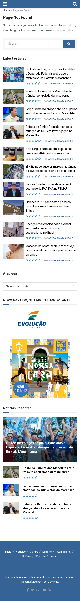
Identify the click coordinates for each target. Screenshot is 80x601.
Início (8, 551)
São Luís (40, 556)
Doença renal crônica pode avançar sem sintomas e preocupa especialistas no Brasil (48, 228)
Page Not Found (22, 10)
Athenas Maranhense (60, 84)
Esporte (47, 551)
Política (26, 556)
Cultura (34, 551)
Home (6, 10)
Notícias (21, 551)
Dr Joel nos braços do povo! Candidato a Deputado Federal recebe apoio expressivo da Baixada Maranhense (51, 73)
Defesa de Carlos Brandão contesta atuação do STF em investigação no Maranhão (49, 131)
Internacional (63, 551)
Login (53, 556)
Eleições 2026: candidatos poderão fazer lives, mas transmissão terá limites (48, 206)
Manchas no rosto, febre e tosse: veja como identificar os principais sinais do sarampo (51, 250)
